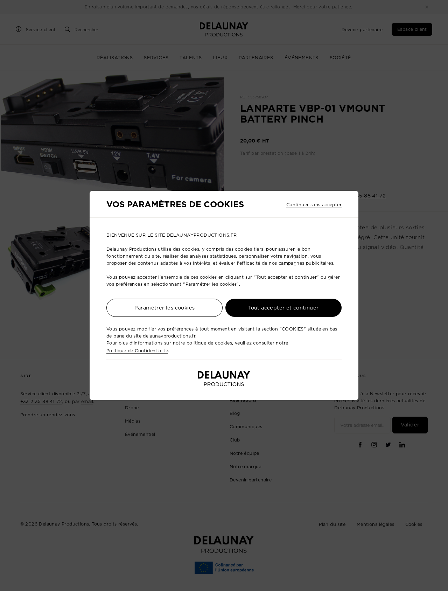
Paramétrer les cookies (164, 307)
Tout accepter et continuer (283, 307)
